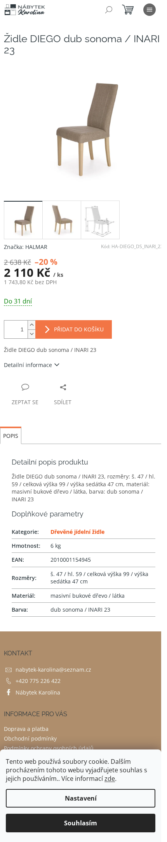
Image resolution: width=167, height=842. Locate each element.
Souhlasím (80, 823)
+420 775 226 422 (38, 680)
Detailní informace (28, 365)
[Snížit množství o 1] (31, 333)
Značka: (25, 246)
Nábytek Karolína (38, 692)
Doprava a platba (26, 728)
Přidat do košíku (79, 329)
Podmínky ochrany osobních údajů (49, 748)
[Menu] (149, 9)
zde (109, 778)
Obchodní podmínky (30, 738)
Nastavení (81, 798)
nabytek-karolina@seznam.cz (53, 669)
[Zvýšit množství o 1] (31, 325)
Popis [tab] (10, 435)
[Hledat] (109, 9)
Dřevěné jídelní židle (77, 531)
